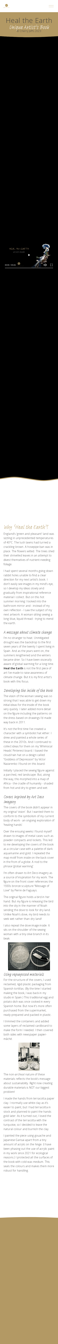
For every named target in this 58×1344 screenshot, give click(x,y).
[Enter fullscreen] (51, 265)
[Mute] (45, 265)
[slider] (29, 268)
